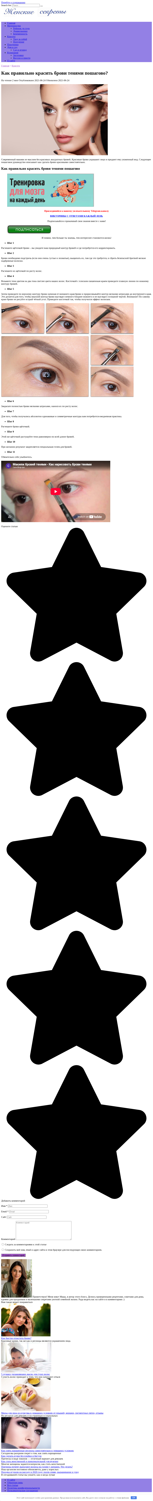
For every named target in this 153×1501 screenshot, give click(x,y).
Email (5, 1211)
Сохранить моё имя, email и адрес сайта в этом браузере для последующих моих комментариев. (53, 1250)
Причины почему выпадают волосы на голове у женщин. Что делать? (37, 1466)
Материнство (14, 25)
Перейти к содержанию (13, 2)
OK (133, 1498)
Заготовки (18, 55)
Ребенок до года (21, 28)
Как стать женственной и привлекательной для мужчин (29, 1461)
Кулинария (12, 52)
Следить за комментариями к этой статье (25, 1244)
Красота (11, 36)
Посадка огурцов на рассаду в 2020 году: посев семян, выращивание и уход (40, 1472)
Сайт (3, 1217)
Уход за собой (20, 39)
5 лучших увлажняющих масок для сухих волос (25, 1374)
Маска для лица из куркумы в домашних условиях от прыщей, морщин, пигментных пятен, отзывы (52, 1413)
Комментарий (8, 1239)
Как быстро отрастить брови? (16, 1338)
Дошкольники (20, 31)
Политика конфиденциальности (23, 1488)
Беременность (20, 34)
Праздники (13, 44)
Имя (4, 1206)
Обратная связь (15, 1482)
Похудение (18, 42)
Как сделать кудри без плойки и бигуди (21, 1456)
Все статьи (12, 1485)
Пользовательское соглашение (22, 1490)
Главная (11, 23)
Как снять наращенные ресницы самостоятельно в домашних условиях (37, 1450)
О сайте (11, 60)
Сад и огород (20, 50)
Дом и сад (12, 47)
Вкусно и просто (21, 58)
